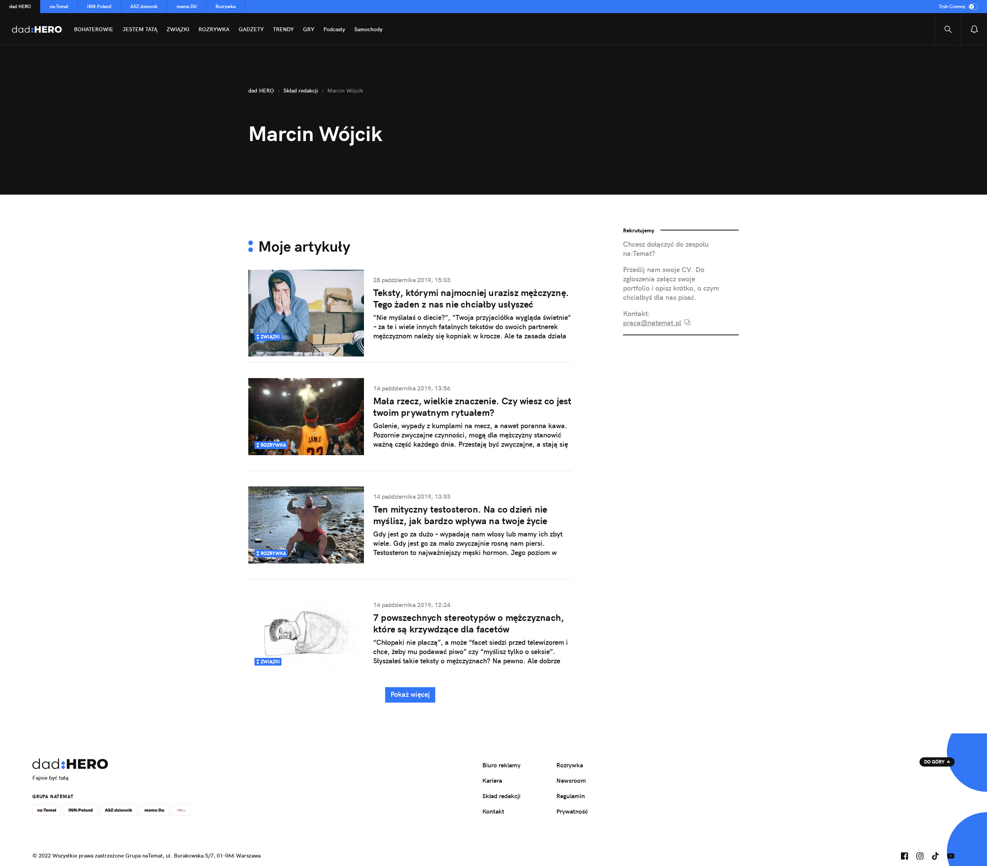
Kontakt (493, 811)
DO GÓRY (934, 762)
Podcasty (334, 29)
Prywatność (572, 811)
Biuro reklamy (501, 765)
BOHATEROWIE (93, 29)
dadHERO (20, 6)
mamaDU (187, 6)
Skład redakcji (501, 796)
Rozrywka (226, 6)
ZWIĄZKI (178, 29)
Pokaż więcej (410, 694)
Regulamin (570, 796)
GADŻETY (251, 29)
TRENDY (283, 29)
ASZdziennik (144, 6)
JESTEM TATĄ (140, 29)
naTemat (59, 6)
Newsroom (571, 780)
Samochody (368, 29)
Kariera (492, 780)
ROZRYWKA (214, 29)
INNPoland (99, 6)
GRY (308, 29)
